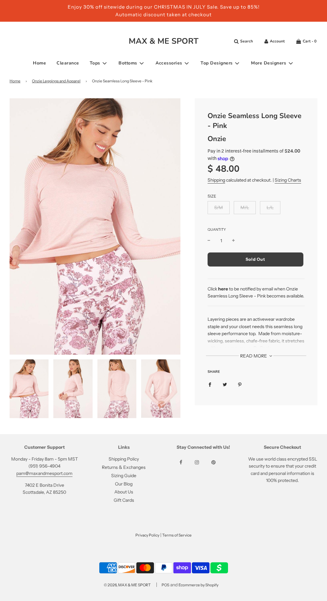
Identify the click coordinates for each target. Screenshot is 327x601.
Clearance (68, 63)
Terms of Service (177, 535)
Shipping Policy (124, 459)
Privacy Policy (147, 535)
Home (39, 63)
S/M (218, 207)
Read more (254, 356)
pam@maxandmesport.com (44, 473)
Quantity (217, 229)
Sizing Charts (288, 180)
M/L (244, 207)
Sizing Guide (123, 475)
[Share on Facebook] (210, 384)
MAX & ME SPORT (164, 41)
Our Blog (124, 484)
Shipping (216, 180)
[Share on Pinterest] (240, 384)
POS (165, 584)
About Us (123, 492)
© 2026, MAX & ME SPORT (127, 584)
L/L (270, 207)
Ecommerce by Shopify (198, 584)
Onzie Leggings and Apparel (56, 81)
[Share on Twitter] (225, 384)
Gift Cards (124, 500)
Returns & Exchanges (124, 467)
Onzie (217, 139)
